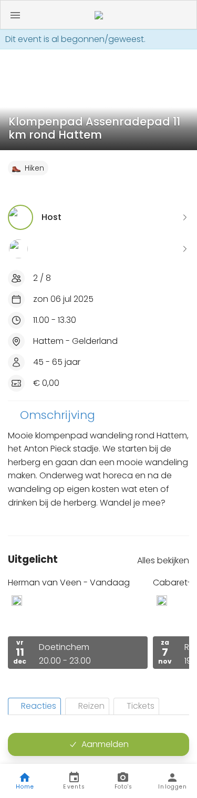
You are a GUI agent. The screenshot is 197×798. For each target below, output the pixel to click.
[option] (78, 622)
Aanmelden (105, 744)
